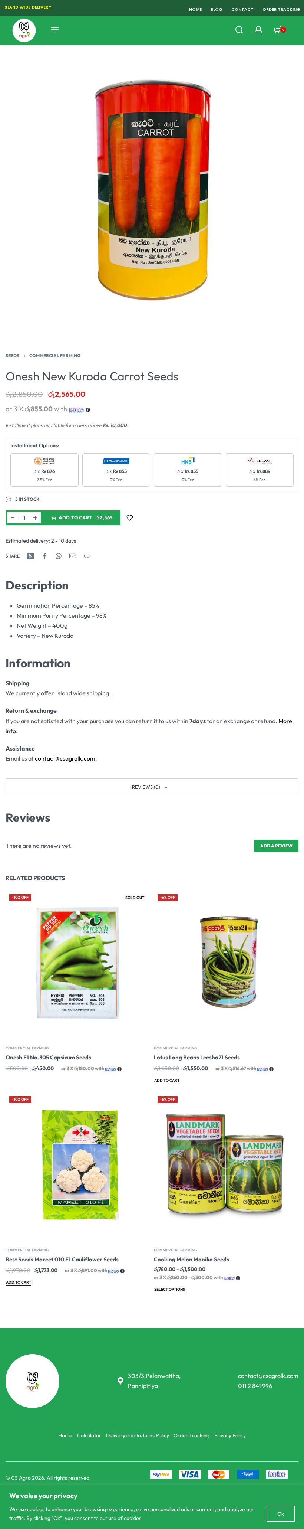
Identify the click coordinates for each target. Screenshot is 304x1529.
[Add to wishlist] (129, 517)
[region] (152, 1507)
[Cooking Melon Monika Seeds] (226, 1165)
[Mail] (72, 556)
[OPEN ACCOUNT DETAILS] (258, 30)
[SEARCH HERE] (239, 30)
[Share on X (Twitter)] (30, 556)
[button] (152, 786)
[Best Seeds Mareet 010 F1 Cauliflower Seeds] (78, 1165)
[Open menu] (55, 30)
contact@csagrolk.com (65, 758)
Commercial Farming (54, 355)
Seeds (12, 355)
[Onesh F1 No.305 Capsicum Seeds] (78, 963)
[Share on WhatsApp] (58, 556)
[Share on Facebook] (44, 556)
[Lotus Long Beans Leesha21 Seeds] (226, 963)
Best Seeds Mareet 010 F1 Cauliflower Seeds (62, 1259)
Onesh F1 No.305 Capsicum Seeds (48, 1057)
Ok (280, 1513)
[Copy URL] (86, 556)
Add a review (276, 846)
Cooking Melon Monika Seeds (191, 1259)
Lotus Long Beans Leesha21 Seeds (197, 1057)
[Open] (296, 29)
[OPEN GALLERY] (152, 188)
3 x (44, 475)
